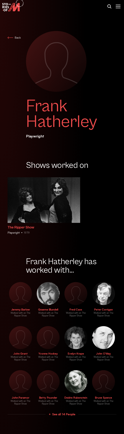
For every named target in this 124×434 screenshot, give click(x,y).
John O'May (103, 353)
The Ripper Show (21, 227)
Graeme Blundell (48, 309)
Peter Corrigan (103, 309)
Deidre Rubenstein (75, 397)
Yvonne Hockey (48, 353)
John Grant (20, 353)
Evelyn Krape (76, 353)
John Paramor (20, 397)
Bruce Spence (103, 397)
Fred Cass (76, 309)
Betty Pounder (48, 397)
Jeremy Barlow (20, 309)
